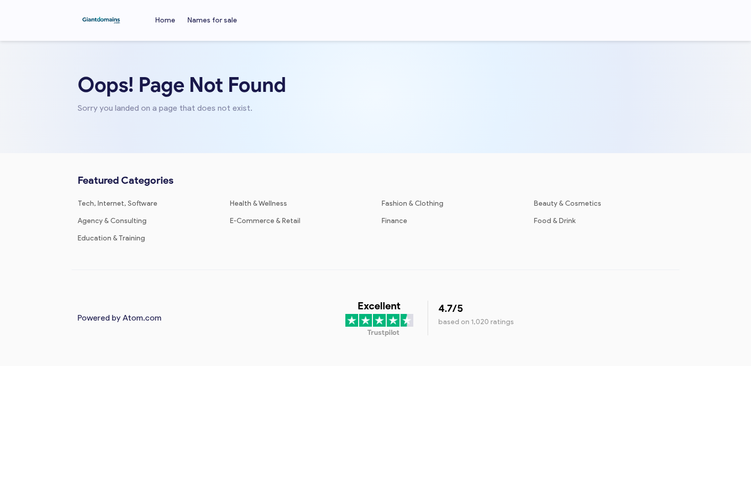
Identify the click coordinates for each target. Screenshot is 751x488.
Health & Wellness (258, 203)
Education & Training (111, 238)
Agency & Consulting (112, 220)
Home (165, 20)
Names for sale (212, 20)
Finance (394, 220)
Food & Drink (555, 220)
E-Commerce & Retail (265, 220)
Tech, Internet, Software (117, 203)
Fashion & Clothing (412, 203)
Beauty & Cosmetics (567, 203)
